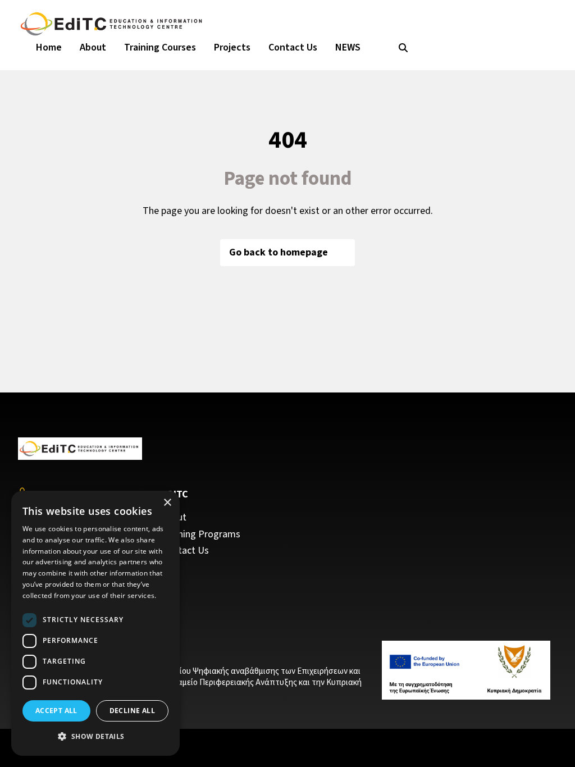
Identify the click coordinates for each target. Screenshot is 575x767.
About (93, 47)
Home (49, 47)
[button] (95, 737)
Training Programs (201, 534)
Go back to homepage (278, 252)
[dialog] (95, 623)
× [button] (167, 503)
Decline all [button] (132, 710)
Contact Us (292, 47)
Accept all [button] (56, 710)
